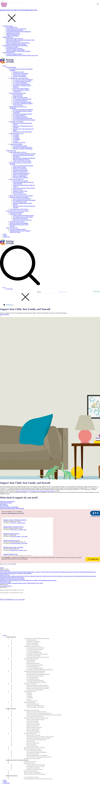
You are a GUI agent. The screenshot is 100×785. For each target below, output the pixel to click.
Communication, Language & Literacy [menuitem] (32, 646)
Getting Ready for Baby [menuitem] (29, 763)
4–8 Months (16, 136)
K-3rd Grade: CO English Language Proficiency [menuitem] (37, 654)
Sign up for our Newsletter (18, 599)
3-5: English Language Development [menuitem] (34, 649)
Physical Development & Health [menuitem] (31, 658)
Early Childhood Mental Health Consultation (24, 120)
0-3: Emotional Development (20, 117)
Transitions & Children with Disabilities (22, 148)
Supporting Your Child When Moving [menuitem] (34, 689)
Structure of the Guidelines (19, 76)
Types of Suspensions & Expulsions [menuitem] (34, 750)
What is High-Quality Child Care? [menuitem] (31, 710)
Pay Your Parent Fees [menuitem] (31, 744)
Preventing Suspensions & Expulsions (19, 197)
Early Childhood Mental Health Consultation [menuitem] (36, 682)
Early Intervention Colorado (20, 145)
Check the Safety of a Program (20, 180)
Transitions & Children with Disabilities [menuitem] (35, 707)
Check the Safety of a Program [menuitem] (33, 735)
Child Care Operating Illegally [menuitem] (33, 728)
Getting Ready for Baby (12, 47)
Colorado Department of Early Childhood (35, 590)
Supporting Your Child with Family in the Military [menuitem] (37, 688)
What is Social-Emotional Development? (23, 109)
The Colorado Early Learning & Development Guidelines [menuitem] (36, 638)
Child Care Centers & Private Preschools (23, 165)
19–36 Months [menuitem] (29, 697)
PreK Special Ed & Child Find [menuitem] (33, 732)
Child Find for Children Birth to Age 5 (22, 147)
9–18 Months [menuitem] (29, 696)
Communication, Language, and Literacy (16, 28)
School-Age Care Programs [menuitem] (32, 722)
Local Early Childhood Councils (14, 54)
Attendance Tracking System (20, 191)
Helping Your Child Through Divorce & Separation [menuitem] (37, 686)
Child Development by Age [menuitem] (30, 691)
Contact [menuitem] (5, 781)
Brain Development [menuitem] (30, 660)
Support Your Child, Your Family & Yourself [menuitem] (17, 760)
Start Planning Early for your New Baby (23, 217)
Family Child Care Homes (19, 167)
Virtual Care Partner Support (11, 540)
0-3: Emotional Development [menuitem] (32, 679)
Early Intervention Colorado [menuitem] (32, 703)
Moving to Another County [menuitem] (32, 746)
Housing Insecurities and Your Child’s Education (18, 51)
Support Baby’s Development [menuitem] (32, 767)
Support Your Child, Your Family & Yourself (17, 211)
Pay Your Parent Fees (18, 192)
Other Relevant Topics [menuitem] (11, 775)
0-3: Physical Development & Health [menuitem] (34, 665)
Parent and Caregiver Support (7, 501)
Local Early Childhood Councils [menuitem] (31, 777)
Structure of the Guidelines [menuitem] (32, 644)
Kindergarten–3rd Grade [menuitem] (31, 700)
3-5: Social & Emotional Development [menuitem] (35, 680)
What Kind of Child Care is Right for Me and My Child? (20, 40)
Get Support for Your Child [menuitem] (32, 753)
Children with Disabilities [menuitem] (29, 702)
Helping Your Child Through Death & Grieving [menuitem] (37, 685)
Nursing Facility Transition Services (13, 526)
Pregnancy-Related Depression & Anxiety (23, 215)
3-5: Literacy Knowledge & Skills (21, 84)
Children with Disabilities (12, 35)
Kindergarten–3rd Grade (19, 142)
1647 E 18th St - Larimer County (18, 529)
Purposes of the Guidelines (19, 75)
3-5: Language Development (20, 82)
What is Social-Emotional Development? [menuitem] (35, 672)
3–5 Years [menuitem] (28, 699)
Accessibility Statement (5, 586)
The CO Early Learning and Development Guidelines (13, 572)
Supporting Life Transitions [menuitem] (30, 683)
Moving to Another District (19, 176)
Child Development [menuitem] (11, 637)
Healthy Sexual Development (20, 97)
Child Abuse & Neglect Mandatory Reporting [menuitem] (36, 711)
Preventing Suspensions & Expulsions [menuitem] (32, 749)
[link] (50, 566)
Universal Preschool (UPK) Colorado (19, 209)
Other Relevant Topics (8, 52)
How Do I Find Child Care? (13, 41)
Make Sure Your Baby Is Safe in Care (22, 220)
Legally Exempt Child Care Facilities (22, 161)
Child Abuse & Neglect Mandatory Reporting (24, 153)
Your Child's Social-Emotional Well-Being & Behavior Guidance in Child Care (24, 158)
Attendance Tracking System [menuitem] (32, 742)
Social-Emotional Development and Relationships (18, 31)
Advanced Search (96, 291)
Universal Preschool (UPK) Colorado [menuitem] (32, 758)
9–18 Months (16, 138)
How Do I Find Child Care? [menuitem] (30, 733)
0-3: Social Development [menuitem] (32, 677)
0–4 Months (16, 135)
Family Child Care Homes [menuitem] (32, 721)
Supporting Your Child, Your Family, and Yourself (15, 45)
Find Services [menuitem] (6, 783)
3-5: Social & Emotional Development (22, 118)
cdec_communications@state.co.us (33, 592)
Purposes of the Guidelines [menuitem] (32, 643)
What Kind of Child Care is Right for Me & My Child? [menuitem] (36, 718)
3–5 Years (15, 141)
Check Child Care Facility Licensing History (24, 188)
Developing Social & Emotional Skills (22, 114)
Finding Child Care (8, 37)
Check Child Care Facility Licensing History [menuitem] (36, 739)
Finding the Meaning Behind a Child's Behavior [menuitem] (37, 755)
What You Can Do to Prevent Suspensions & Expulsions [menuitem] (38, 756)
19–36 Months (16, 139)
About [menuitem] (4, 780)
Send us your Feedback (6, 599)
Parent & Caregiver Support (16, 212)
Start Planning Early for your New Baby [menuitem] (35, 766)
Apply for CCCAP (17, 189)
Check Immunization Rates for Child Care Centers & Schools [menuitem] (40, 736)
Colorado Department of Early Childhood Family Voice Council (22, 55)
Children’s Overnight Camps (20, 171)
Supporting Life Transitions (13, 33)
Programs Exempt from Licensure (21, 173)
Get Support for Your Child (19, 201)
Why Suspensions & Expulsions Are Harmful (24, 200)
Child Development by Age (13, 34)
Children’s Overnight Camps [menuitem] (32, 725)
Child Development (8, 26)
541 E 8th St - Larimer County (17, 522)
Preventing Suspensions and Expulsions (16, 44)
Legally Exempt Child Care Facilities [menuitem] (34, 716)
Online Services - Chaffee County (18, 550)
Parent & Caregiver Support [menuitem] (30, 761)
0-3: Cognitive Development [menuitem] (32, 666)
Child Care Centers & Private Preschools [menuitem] (35, 719)
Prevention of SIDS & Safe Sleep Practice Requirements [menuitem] (39, 713)
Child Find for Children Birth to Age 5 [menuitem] (35, 705)
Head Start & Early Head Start (20, 170)
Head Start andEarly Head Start (4, 505)
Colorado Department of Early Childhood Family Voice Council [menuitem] (38, 778)
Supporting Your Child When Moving (22, 131)
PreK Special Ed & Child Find (20, 177)
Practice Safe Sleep (17, 96)
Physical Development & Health (18, 93)
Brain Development (18, 94)
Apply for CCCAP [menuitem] (30, 741)
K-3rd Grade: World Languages (21, 88)
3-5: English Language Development (22, 81)
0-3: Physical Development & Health (22, 99)
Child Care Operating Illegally (20, 174)
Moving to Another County (19, 194)
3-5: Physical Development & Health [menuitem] (34, 668)
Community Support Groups (11, 533)
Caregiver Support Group (10, 554)
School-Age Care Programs (20, 168)
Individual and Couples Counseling (13, 547)
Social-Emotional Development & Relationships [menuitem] (34, 671)
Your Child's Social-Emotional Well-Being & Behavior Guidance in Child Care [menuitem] (44, 714)
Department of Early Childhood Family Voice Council (29, 583)
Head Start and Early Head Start (14, 48)
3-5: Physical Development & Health (22, 102)
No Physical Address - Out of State (18, 536)
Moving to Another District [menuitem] (32, 730)
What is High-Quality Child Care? (14, 38)
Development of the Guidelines (20, 73)
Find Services (6, 237)
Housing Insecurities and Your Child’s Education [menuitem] (34, 774)
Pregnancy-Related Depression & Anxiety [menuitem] (35, 764)
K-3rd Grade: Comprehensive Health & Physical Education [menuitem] (39, 669)
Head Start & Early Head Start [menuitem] (33, 724)
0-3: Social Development (19, 115)
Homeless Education (51, 580)
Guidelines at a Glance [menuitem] (31, 640)
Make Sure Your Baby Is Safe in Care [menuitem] (34, 769)
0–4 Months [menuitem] (29, 693)
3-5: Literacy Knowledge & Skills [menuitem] (34, 652)
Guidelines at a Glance (18, 72)
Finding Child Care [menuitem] (11, 708)
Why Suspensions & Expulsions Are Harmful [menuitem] (36, 752)
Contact (5, 235)
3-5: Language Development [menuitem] (32, 650)
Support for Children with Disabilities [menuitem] (32, 772)
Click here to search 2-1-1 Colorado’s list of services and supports (34, 491)
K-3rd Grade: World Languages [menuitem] (33, 655)
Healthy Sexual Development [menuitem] (32, 663)
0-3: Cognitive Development (20, 100)
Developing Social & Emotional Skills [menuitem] (35, 675)
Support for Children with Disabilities (15, 49)
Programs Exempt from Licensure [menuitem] (34, 727)
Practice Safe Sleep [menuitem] (30, 661)
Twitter (2, 567)
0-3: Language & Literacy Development (23, 79)
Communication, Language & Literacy (19, 78)
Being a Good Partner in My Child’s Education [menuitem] (34, 747)
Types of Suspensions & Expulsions (22, 198)
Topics (4, 65)
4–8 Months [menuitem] (29, 694)
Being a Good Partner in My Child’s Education (17, 42)
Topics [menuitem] (4, 635)
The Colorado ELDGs (11, 27)
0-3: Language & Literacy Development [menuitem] (35, 647)
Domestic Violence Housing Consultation (15, 520)
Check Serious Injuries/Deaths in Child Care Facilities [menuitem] (38, 738)
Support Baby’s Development (20, 218)
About (4, 234)
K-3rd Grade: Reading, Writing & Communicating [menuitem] (37, 657)
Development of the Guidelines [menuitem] (33, 641)
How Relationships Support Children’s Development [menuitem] (38, 674)
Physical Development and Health (14, 30)
